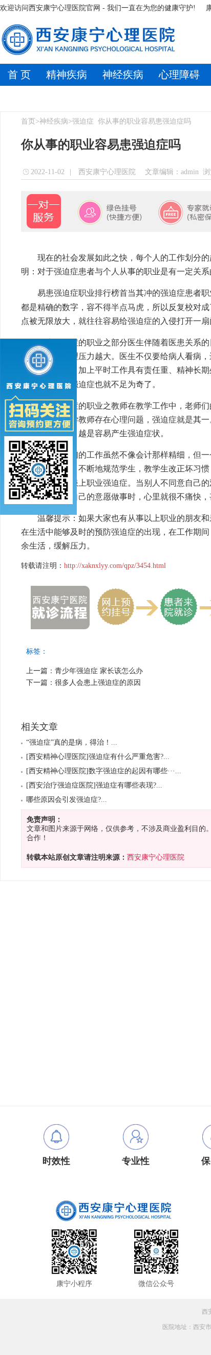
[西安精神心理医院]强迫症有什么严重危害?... (98, 756)
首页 (28, 121)
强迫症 (83, 121)
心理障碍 (179, 74)
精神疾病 (66, 74)
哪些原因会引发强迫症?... (66, 799)
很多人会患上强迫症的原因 (98, 682)
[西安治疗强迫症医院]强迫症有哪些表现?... (94, 785)
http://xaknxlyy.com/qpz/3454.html (115, 565)
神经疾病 (122, 74)
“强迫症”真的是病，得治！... (71, 742)
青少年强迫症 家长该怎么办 (99, 671)
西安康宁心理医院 (106, 172)
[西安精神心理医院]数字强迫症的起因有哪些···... (103, 771)
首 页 (19, 74)
